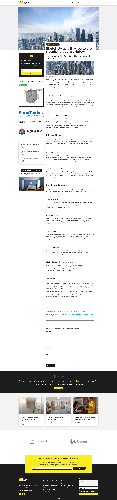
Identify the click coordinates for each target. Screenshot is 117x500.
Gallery (95, 2)
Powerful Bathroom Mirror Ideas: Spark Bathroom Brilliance (29, 419)
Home (68, 2)
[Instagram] (23, 494)
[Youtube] (20, 494)
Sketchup (55, 44)
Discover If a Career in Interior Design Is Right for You (50, 490)
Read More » (23, 147)
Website (48, 359)
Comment (48, 331)
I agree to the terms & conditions (88, 491)
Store (74, 2)
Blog (79, 2)
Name (48, 348)
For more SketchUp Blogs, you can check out (66, 311)
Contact (88, 2)
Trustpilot (63, 490)
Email (47, 354)
